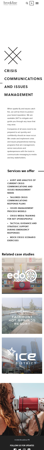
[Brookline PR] (14, 3)
